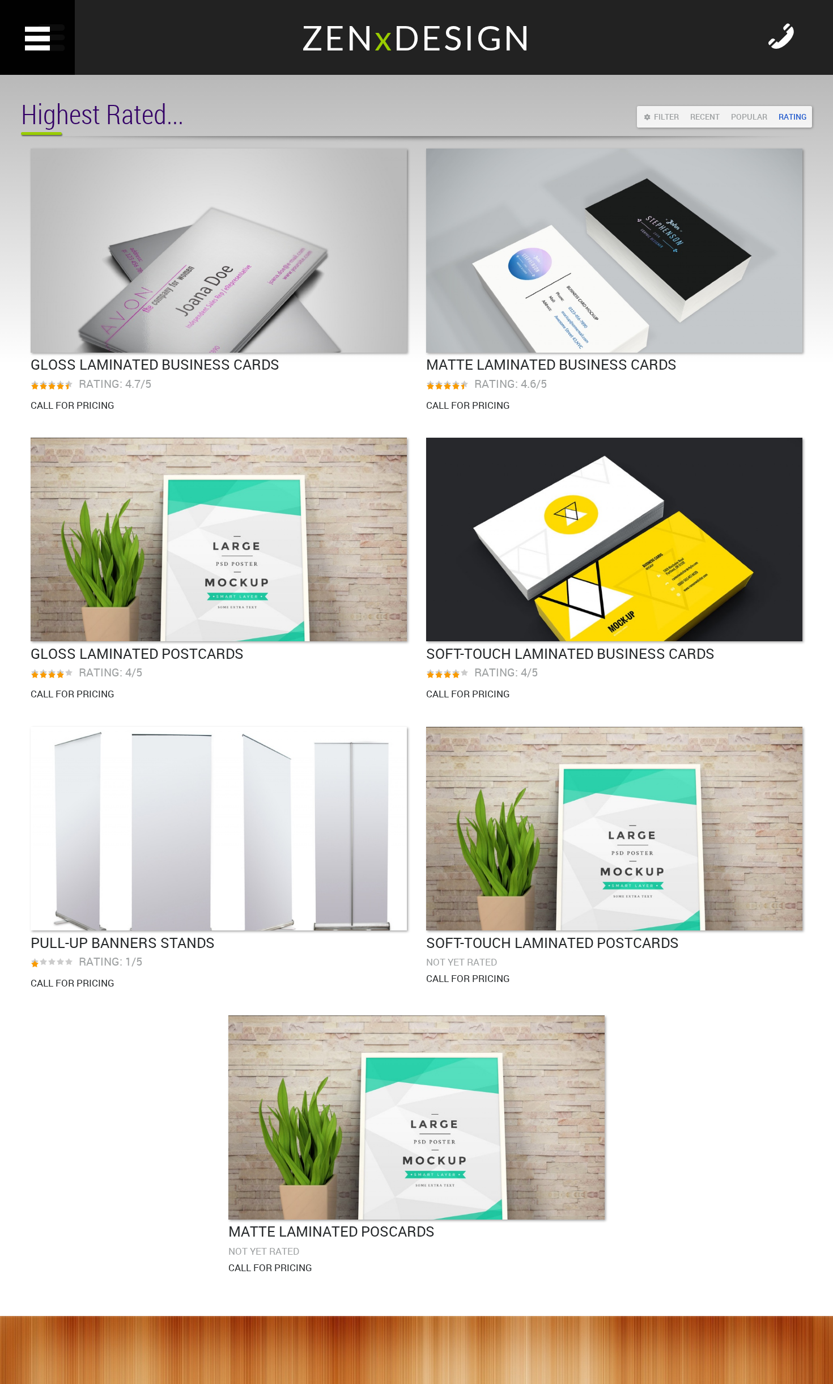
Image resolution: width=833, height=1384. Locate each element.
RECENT (705, 117)
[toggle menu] (37, 37)
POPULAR (749, 117)
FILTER (666, 117)
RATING (792, 117)
